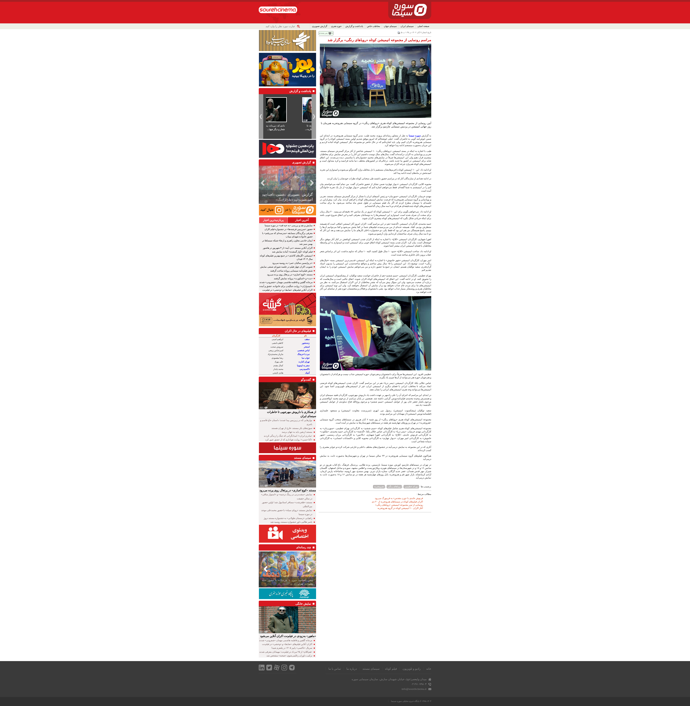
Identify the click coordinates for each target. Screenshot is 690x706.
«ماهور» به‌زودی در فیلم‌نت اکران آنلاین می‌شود (288, 636)
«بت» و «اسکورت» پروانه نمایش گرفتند (293, 278)
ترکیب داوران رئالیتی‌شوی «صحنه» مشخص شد (289, 655)
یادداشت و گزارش (354, 26)
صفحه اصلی (423, 26)
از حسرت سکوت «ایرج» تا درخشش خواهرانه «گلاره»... (287, 127)
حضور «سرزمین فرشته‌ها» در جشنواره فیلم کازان (288, 229)
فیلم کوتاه (391, 668)
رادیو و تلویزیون (411, 668)
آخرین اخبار (302, 220)
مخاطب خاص (373, 26)
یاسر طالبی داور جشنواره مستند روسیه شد (291, 522)
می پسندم (323, 33)
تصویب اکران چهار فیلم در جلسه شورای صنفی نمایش (286, 266)
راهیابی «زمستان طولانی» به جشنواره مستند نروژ (288, 518)
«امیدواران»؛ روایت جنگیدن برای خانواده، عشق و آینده (286, 286)
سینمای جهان (390, 26)
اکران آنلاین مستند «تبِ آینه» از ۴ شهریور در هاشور (288, 248)
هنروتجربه (379, 486)
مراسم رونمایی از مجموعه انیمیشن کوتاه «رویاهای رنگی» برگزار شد (379, 40)
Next (312, 182)
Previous (262, 182)
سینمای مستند (371, 668)
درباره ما (351, 668)
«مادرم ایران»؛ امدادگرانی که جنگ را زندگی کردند (288, 435)
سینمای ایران (407, 26)
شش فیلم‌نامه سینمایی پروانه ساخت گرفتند (291, 270)
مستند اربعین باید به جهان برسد (297, 432)
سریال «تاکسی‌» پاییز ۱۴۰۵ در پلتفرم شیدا (292, 648)
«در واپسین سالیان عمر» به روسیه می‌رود (292, 263)
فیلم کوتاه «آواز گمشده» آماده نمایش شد (292, 251)
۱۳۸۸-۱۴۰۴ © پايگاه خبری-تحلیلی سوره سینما (411, 701)
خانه (428, 668)
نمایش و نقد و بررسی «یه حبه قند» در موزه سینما (289, 225)
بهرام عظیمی (411, 486)
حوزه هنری (336, 26)
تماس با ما (334, 668)
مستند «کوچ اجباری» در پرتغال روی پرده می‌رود (290, 274)
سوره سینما (415, 135)
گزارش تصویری (319, 26)
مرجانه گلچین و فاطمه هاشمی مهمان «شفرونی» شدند (286, 282)
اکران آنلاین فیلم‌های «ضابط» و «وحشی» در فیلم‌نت (287, 290)
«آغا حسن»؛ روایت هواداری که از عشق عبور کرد (288, 439)
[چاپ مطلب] (398, 32)
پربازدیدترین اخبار (273, 220)
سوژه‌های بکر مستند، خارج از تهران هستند (292, 428)
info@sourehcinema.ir (414, 688)
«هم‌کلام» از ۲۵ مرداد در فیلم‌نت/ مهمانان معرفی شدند (285, 651)
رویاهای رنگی (394, 486)
